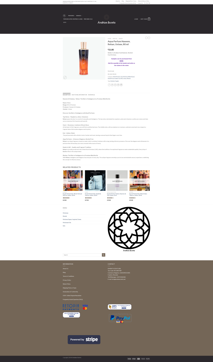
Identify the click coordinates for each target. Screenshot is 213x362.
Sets (64, 22)
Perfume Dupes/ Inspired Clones (73, 19)
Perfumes (71, 15)
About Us (118, 1)
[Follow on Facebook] (144, 3)
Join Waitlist (114, 85)
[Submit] (103, 270)
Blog (123, 1)
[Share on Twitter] (112, 100)
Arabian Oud (117, 94)
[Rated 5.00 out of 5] (66, 213)
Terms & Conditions (68, 291)
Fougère (117, 96)
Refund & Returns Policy (143, 1)
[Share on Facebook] (109, 100)
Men (122, 94)
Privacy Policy (67, 295)
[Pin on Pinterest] (118, 100)
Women (129, 94)
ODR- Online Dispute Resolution (72, 311)
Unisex (121, 38)
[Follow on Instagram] (146, 3)
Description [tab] (66, 110)
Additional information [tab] (79, 110)
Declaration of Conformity (70, 307)
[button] (208, 357)
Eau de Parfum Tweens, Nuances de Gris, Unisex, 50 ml (116, 209)
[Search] (64, 15)
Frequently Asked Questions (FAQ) (128, 3)
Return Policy (66, 299)
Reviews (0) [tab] (91, 110)
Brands (78, 15)
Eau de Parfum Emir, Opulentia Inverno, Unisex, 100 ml (93, 209)
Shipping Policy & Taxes (131, 1)
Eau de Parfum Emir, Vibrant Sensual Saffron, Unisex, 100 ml (72, 209)
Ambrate (112, 96)
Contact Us (140, 3)
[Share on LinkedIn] (121, 100)
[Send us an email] (149, 3)
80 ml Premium (116, 92)
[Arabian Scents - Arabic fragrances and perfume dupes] (106, 19)
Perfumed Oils (88, 19)
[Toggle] (104, 228)
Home (109, 38)
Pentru (115, 38)
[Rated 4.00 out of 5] (110, 213)
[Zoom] (65, 77)
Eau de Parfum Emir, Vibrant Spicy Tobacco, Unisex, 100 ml (138, 209)
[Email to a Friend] (115, 100)
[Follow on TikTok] (147, 3)
